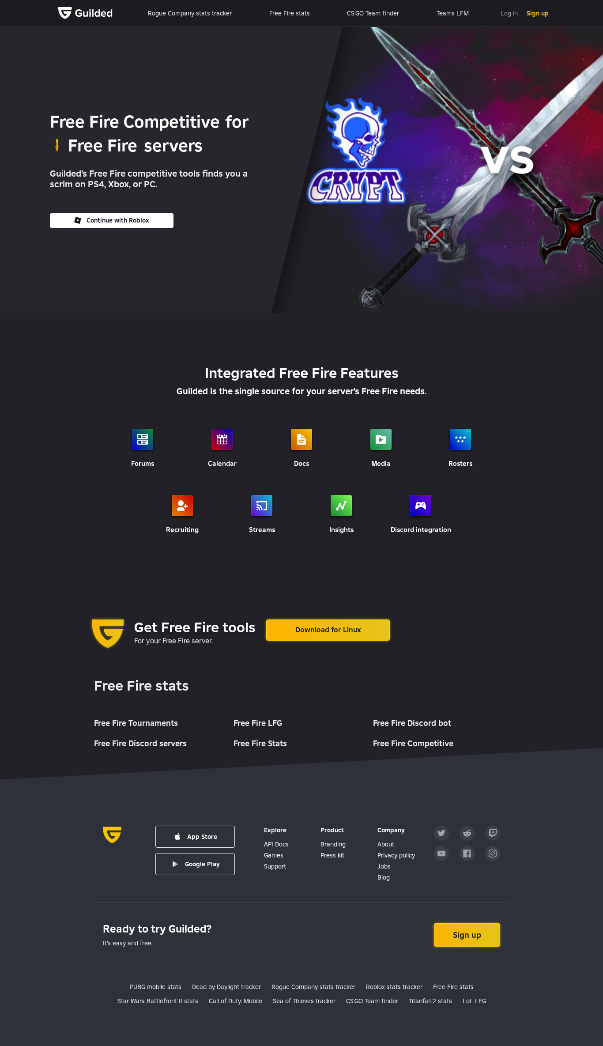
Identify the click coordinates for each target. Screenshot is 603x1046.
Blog (383, 877)
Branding (333, 844)
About (385, 844)
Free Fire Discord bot (412, 723)
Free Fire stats (141, 686)
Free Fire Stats (260, 743)
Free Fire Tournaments (136, 723)
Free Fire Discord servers (140, 743)
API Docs (276, 844)
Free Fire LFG (258, 723)
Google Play (202, 864)
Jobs (384, 866)
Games (273, 855)
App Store (202, 837)
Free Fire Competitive (413, 743)
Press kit (332, 855)
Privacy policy (396, 855)
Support (275, 866)
